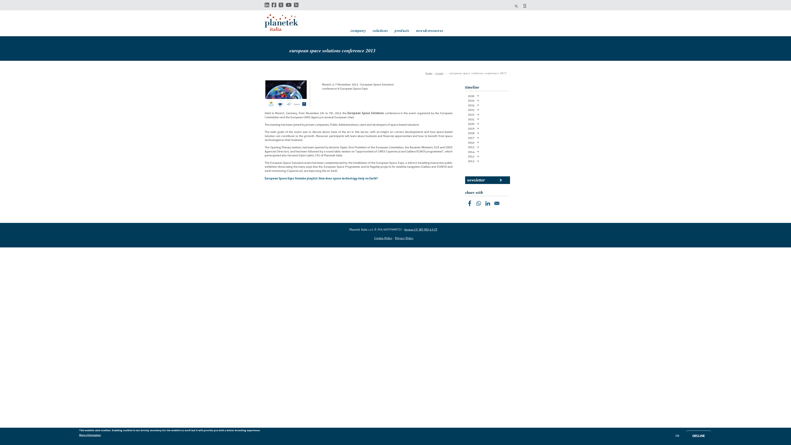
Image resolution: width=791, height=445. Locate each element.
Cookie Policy (383, 238)
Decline (698, 435)
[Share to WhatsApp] (479, 203)
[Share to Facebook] (470, 203)
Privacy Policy (404, 238)
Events (439, 73)
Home (429, 73)
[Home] (285, 22)
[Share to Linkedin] (488, 203)
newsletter (476, 180)
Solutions (380, 30)
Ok (677, 435)
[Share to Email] (497, 203)
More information (90, 435)
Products (402, 30)
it (524, 5)
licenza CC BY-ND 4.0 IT (420, 229)
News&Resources (429, 30)
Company (358, 30)
